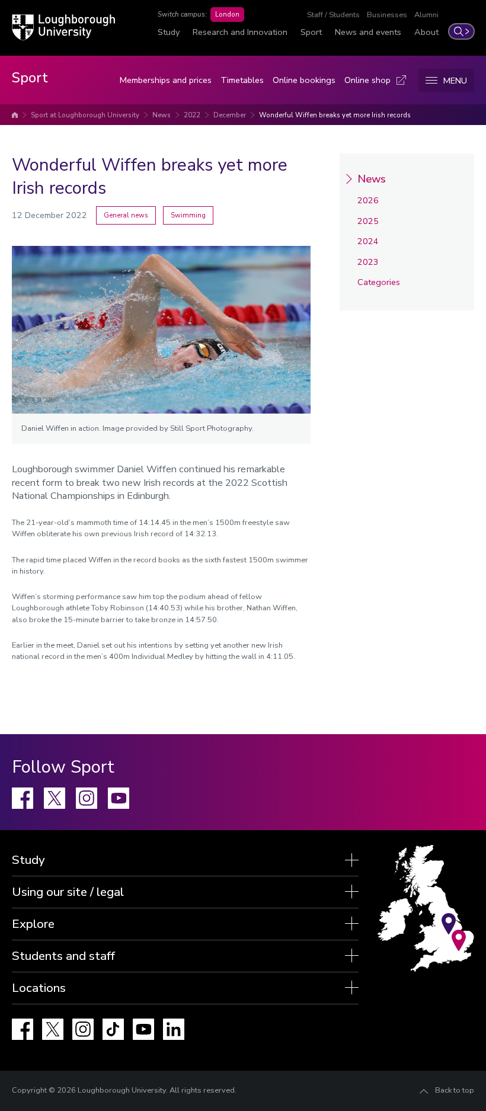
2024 (368, 241)
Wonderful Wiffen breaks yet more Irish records (335, 115)
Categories (378, 282)
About (426, 32)
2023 (368, 262)
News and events (368, 32)
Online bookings (304, 80)
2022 (192, 115)
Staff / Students (333, 14)
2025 (368, 221)
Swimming (188, 215)
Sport (311, 32)
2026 (368, 200)
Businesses (387, 14)
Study (169, 32)
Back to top (454, 1090)
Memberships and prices (166, 80)
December (229, 115)
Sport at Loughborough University (85, 115)
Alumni (426, 14)
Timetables (242, 80)
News (161, 115)
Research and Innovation (240, 32)
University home (15, 115)
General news (126, 215)
